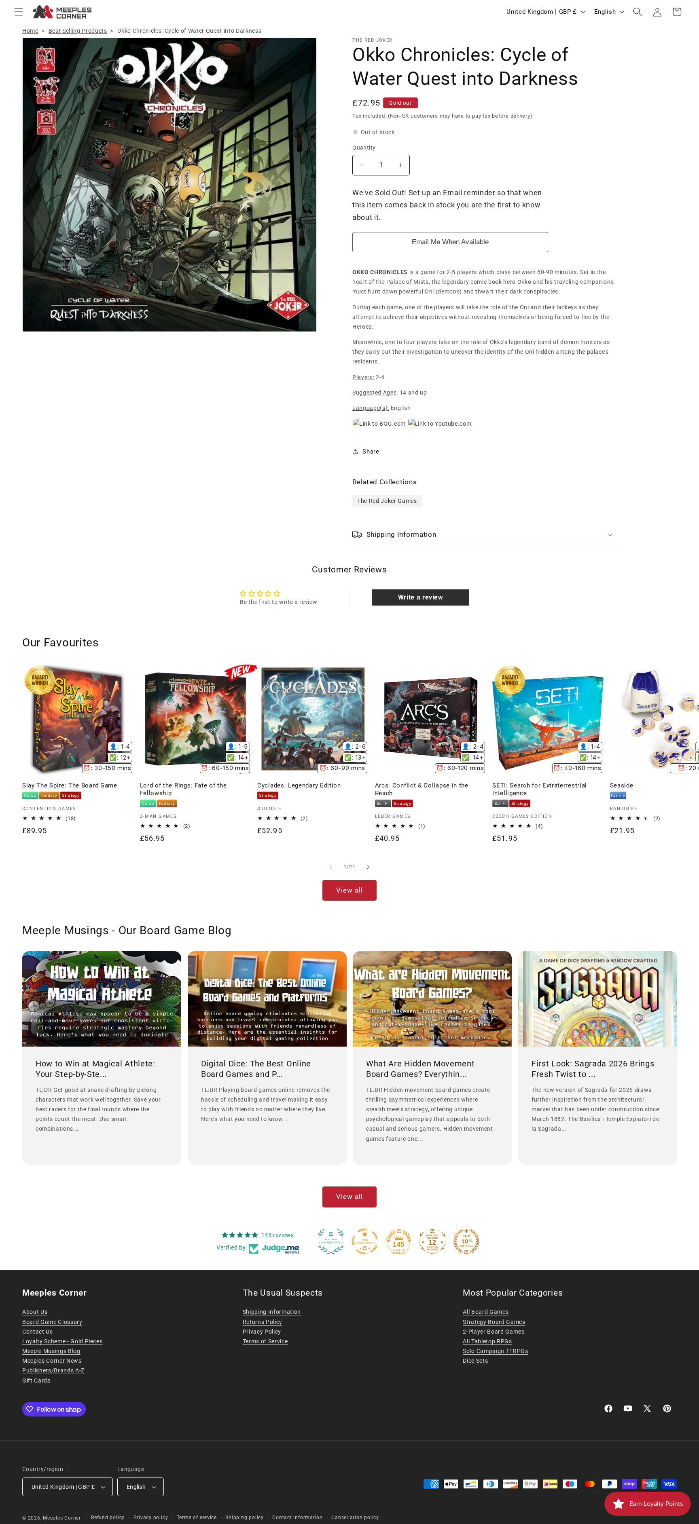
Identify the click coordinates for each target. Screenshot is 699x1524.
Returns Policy (262, 1322)
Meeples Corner (62, 1518)
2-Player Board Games (493, 1331)
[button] (18, 11)
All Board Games (485, 1312)
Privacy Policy (262, 1331)
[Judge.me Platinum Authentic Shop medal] (331, 1241)
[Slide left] (331, 867)
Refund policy (108, 1517)
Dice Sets (475, 1360)
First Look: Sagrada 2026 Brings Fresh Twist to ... (593, 1069)
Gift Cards (36, 1380)
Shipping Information (272, 1312)
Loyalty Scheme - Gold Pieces (62, 1341)
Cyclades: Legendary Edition (299, 785)
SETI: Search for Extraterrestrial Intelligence (539, 789)
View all (349, 890)
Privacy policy (150, 1517)
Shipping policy (244, 1517)
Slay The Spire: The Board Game (69, 785)
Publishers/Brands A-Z (53, 1370)
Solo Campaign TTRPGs (495, 1351)
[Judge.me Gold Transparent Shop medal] (365, 1241)
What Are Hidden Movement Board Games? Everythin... (420, 1069)
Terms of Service (265, 1341)
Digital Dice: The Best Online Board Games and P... (256, 1069)
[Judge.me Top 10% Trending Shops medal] (466, 1241)
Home (30, 30)
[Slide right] (368, 867)
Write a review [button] (420, 597)
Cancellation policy (355, 1517)
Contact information (297, 1517)
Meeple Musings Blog (51, 1351)
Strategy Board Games (494, 1322)
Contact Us (37, 1331)
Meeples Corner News (52, 1360)
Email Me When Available (450, 242)
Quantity (364, 147)
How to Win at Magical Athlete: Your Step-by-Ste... (95, 1069)
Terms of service (197, 1517)
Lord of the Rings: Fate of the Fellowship (183, 789)
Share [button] (370, 451)
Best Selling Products (78, 30)
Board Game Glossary (52, 1322)
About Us (34, 1312)
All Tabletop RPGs (487, 1341)
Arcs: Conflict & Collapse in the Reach (421, 789)
